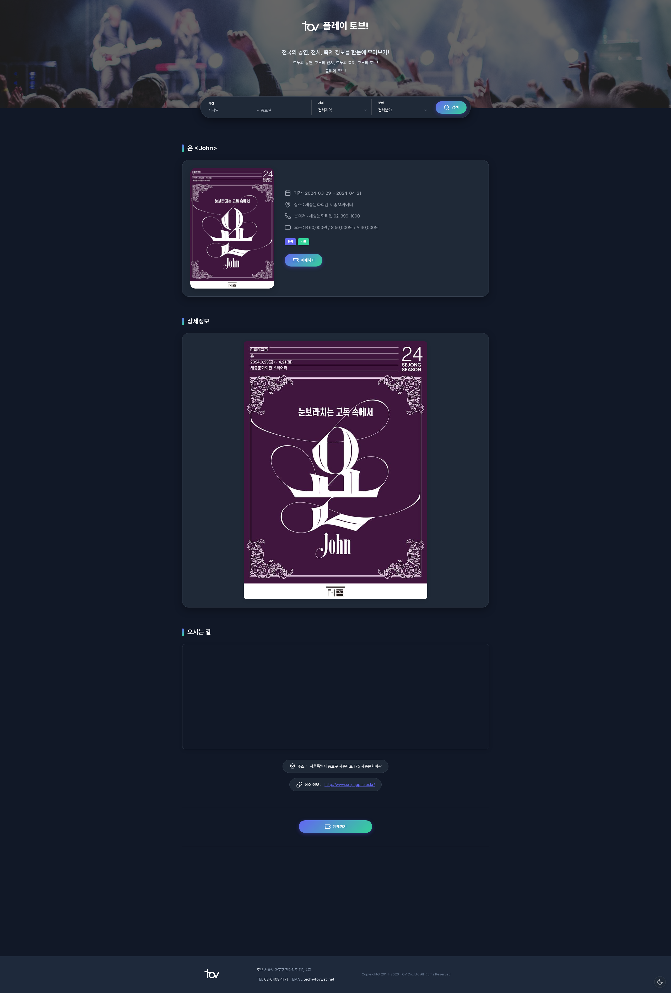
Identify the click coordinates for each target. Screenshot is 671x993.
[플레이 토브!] (211, 977)
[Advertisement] (335, 904)
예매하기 (308, 260)
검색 (455, 107)
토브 (260, 970)
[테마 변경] (660, 982)
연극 (290, 241)
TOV (403, 974)
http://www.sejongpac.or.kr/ (349, 784)
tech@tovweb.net (319, 979)
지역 (321, 103)
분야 (381, 103)
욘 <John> (202, 148)
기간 (211, 103)
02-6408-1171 (276, 979)
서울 (303, 241)
